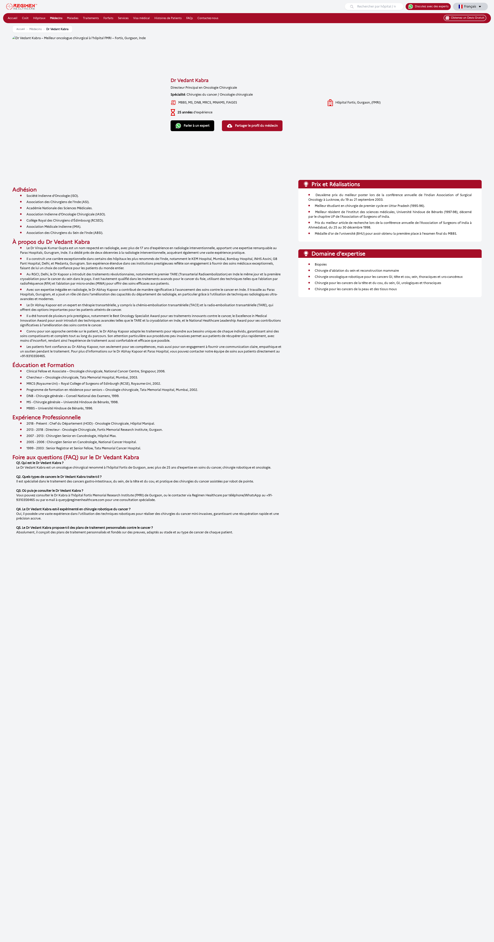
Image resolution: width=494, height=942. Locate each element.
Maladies (72, 18)
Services (123, 18)
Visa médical (141, 18)
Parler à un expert (197, 125)
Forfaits (108, 18)
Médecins (56, 18)
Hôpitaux (39, 18)
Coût (25, 18)
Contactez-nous (207, 18)
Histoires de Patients (168, 18)
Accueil (12, 18)
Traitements (91, 18)
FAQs (189, 18)
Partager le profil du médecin (256, 125)
